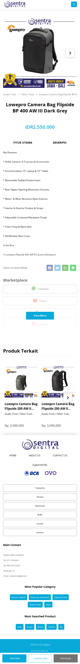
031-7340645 (11, 560)
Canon (30, 626)
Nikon (40, 626)
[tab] (23, 144)
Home (12, 455)
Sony (19, 626)
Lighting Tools (60, 597)
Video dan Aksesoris (39, 597)
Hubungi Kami (40, 658)
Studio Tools (10, 94)
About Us (34, 455)
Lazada (40, 523)
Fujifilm (51, 626)
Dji (61, 626)
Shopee (40, 496)
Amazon (40, 532)
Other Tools (28, 94)
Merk (48, 604)
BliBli (40, 514)
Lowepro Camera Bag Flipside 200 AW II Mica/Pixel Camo (21, 406)
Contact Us (60, 455)
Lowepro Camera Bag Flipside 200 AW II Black (58, 406)
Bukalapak (40, 505)
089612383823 (13, 555)
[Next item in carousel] (70, 53)
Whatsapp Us (9, 570)
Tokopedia (40, 488)
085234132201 (11, 565)
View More (65, 658)
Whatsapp (15, 658)
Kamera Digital (18, 597)
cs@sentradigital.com (15, 576)
